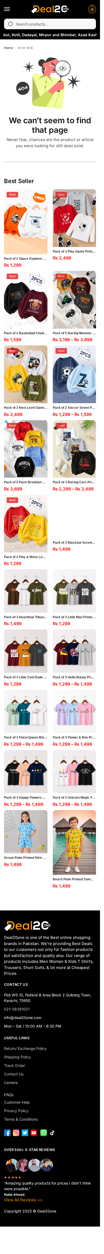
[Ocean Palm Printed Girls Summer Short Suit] (25, 831)
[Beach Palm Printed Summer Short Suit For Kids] (74, 842)
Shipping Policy (17, 1057)
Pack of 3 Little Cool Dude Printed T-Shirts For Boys (25, 677)
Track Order (14, 1065)
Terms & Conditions (21, 1119)
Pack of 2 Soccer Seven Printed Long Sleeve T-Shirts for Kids (74, 408)
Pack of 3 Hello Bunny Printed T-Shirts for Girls (74, 677)
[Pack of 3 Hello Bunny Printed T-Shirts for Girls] (74, 651)
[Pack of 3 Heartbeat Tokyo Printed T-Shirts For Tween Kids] (25, 591)
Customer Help (17, 1102)
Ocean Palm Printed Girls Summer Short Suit (25, 858)
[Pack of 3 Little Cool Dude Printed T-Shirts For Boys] (25, 651)
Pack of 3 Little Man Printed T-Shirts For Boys (74, 617)
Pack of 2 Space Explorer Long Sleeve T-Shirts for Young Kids (25, 259)
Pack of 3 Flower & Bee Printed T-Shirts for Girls (74, 737)
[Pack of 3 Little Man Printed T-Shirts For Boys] (74, 591)
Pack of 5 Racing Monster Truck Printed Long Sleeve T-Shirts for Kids (74, 333)
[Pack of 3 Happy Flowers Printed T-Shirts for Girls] (25, 771)
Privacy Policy (16, 1110)
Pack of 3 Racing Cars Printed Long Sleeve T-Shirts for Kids (74, 482)
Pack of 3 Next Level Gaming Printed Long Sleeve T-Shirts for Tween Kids (25, 408)
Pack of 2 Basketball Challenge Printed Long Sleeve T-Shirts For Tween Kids (25, 333)
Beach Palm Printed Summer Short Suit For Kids (74, 879)
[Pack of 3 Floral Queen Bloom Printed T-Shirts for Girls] (25, 711)
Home (8, 48)
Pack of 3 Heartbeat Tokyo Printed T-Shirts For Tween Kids (25, 617)
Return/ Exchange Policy (25, 1048)
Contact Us (13, 1074)
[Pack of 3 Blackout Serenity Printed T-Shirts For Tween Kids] (74, 516)
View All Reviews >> (23, 1199)
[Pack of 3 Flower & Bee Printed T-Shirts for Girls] (74, 711)
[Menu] (12, 9)
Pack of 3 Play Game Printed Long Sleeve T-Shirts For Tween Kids (74, 251)
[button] (91, 9)
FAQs (9, 1094)
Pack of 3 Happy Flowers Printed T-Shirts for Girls (25, 797)
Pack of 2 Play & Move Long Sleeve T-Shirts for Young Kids (25, 557)
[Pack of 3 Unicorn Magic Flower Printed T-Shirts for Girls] (74, 771)
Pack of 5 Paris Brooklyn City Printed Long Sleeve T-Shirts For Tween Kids (25, 482)
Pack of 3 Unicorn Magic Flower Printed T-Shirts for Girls (74, 797)
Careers (11, 1082)
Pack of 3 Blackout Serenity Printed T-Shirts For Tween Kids (74, 542)
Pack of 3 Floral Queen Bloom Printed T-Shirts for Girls (25, 737)
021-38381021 (17, 1009)
